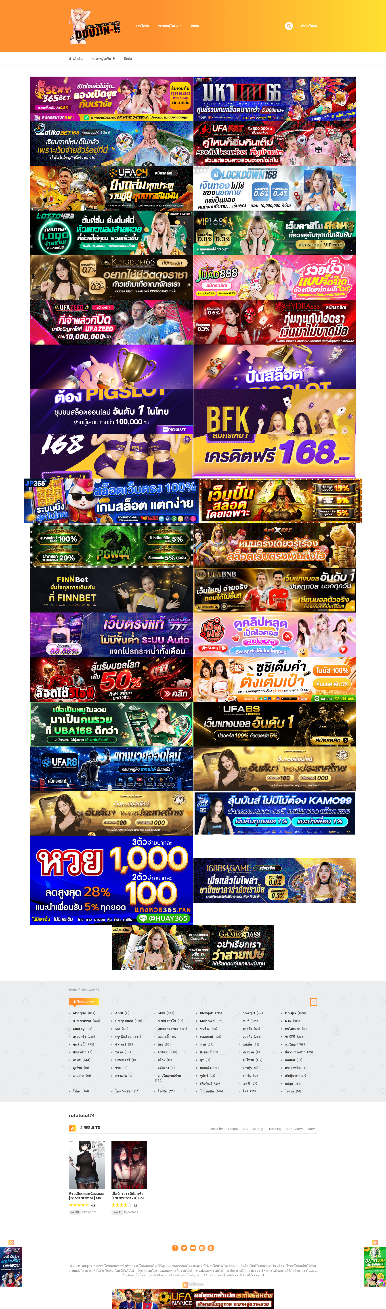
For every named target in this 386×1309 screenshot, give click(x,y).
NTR (292, 1021)
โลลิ (249, 1091)
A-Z (245, 1129)
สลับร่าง (166, 1068)
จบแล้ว (251, 1036)
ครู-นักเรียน (128, 1036)
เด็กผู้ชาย (295, 1075)
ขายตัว (251, 1029)
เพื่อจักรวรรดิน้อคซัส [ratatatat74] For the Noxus (127, 1198)
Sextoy (82, 1029)
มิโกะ (164, 1060)
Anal (122, 1013)
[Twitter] (184, 1248)
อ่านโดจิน (142, 26)
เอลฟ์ (249, 1083)
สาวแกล (81, 1075)
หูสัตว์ (207, 1075)
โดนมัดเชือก (127, 1091)
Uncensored (172, 1029)
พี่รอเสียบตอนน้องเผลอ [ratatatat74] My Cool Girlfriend (86, 1198)
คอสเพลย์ (210, 1036)
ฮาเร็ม (251, 1075)
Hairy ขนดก (128, 1021)
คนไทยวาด (295, 1029)
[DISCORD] (211, 1248)
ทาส (206, 1044)
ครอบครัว (83, 1036)
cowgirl (252, 1013)
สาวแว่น (124, 1075)
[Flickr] (202, 1248)
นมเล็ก (250, 1044)
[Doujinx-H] (95, 25)
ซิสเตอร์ (124, 1044)
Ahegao (83, 1013)
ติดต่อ (195, 26)
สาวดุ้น (250, 1068)
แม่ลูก (292, 1083)
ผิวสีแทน (167, 1052)
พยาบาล (251, 1052)
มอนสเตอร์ (125, 1060)
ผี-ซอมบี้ (208, 1052)
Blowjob (210, 1013)
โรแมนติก (211, 1091)
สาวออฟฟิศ (296, 1068)
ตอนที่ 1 (75, 1212)
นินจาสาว (82, 1052)
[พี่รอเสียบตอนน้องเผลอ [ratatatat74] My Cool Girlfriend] (87, 1165)
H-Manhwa (86, 1021)
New (311, 1129)
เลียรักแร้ (209, 1083)
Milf (250, 1021)
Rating (257, 1129)
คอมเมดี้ (167, 1036)
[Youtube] (193, 1248)
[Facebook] (175, 1248)
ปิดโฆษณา (195, 1284)
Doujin (295, 1013)
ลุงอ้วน (80, 1068)
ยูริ (204, 1060)
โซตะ (80, 1091)
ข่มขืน (208, 1029)
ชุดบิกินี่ (294, 1036)
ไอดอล (292, 1091)
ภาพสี (81, 1060)
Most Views (295, 1129)
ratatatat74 (90, 989)
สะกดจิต (209, 1068)
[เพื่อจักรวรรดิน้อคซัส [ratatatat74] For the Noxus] (129, 1165)
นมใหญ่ (294, 1044)
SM (121, 1029)
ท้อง (164, 1044)
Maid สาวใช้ (170, 1021)
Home (73, 989)
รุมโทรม (252, 1060)
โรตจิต (166, 1091)
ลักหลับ (293, 1060)
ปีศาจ (123, 1052)
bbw (165, 1013)
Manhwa (211, 1021)
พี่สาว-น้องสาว (298, 1052)
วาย (121, 1068)
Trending (274, 1129)
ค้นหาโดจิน (309, 26)
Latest (233, 1129)
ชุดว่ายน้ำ (83, 1044)
